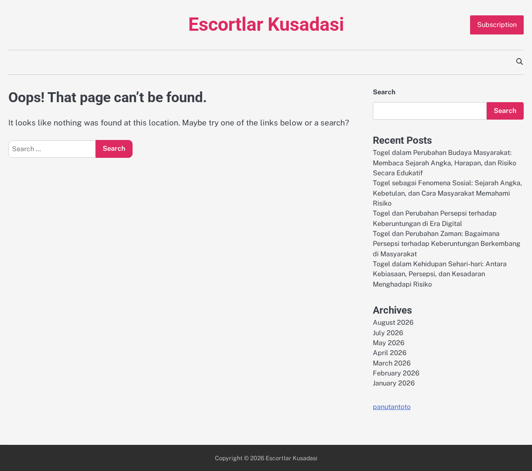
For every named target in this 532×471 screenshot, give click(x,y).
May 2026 (388, 343)
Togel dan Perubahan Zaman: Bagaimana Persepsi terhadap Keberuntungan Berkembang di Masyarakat (446, 244)
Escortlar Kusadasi (266, 24)
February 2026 (396, 373)
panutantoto (392, 407)
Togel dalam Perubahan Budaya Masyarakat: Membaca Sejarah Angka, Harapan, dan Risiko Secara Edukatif (444, 163)
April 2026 (389, 353)
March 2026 (392, 363)
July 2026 (388, 333)
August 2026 (393, 322)
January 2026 (394, 383)
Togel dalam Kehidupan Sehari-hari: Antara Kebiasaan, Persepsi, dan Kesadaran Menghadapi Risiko (440, 274)
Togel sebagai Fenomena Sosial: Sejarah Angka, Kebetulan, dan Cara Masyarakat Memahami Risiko (447, 193)
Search (384, 92)
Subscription (497, 25)
